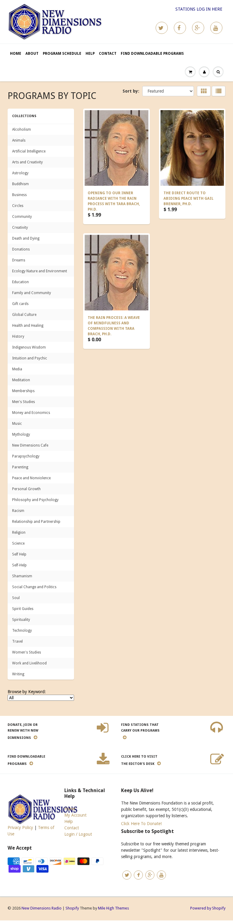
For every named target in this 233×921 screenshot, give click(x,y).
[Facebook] (180, 28)
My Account (75, 815)
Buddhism (20, 184)
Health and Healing (27, 325)
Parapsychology (25, 456)
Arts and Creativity (27, 162)
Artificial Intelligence (29, 151)
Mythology (21, 434)
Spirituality (21, 620)
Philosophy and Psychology (35, 500)
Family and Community (31, 293)
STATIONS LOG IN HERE (198, 9)
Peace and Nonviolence (31, 478)
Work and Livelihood (29, 663)
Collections (24, 116)
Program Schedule (62, 53)
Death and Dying (25, 238)
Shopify (72, 908)
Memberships (23, 391)
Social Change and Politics (34, 587)
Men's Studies (23, 402)
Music (17, 423)
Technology (22, 630)
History (18, 336)
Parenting (20, 467)
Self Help (19, 554)
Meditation (21, 380)
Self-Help (19, 565)
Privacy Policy (20, 827)
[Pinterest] (198, 28)
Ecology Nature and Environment (39, 271)
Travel (17, 641)
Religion (18, 532)
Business (19, 195)
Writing (18, 674)
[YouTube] (216, 28)
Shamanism (22, 576)
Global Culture (24, 315)
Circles (17, 206)
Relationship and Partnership (36, 521)
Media (17, 369)
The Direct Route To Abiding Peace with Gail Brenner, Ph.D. (189, 198)
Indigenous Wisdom (29, 347)
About (32, 53)
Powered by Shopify (207, 908)
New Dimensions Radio (42, 908)
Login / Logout (78, 834)
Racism (18, 511)
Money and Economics (31, 413)
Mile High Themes (113, 908)
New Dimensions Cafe (30, 445)
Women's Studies (26, 652)
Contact (107, 53)
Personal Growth (26, 489)
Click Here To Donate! (141, 823)
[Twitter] (162, 28)
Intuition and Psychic (29, 358)
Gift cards (20, 304)
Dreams (18, 260)
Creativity (20, 227)
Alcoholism (21, 129)
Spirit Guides (22, 609)
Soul (16, 598)
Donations (21, 249)
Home (15, 53)
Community (22, 217)
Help (90, 53)
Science (18, 543)
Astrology (20, 173)
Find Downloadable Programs (152, 53)
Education (20, 282)
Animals (18, 140)
